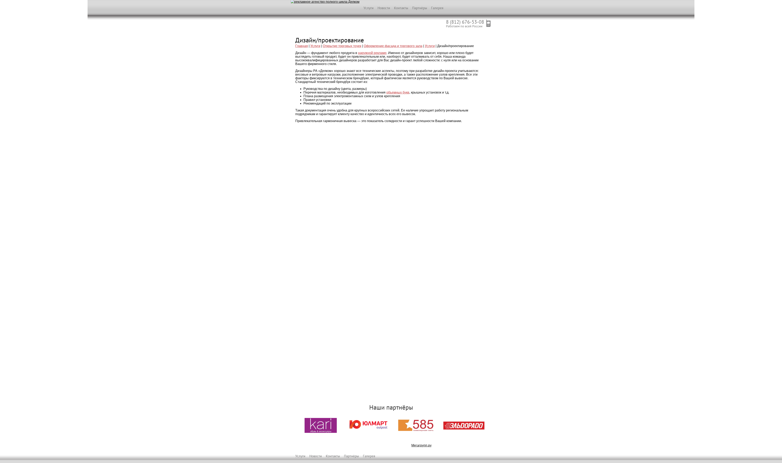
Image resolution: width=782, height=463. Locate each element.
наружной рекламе (372, 53)
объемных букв (397, 92)
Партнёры (419, 8)
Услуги (368, 8)
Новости (384, 8)
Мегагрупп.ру (421, 445)
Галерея (437, 8)
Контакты (401, 8)
